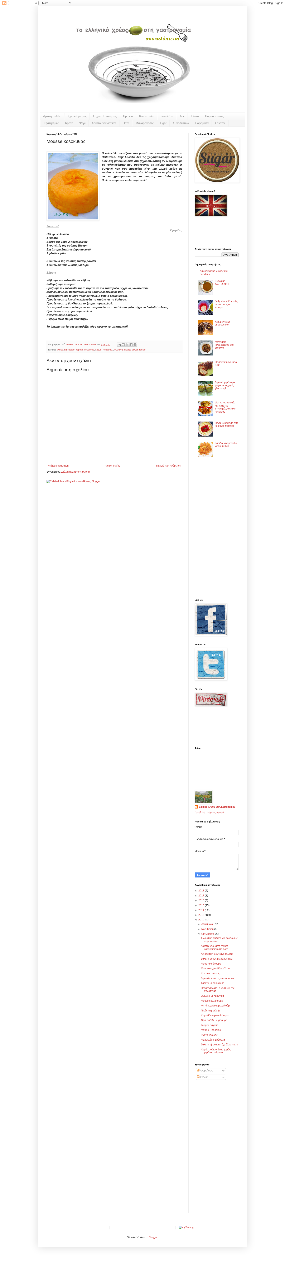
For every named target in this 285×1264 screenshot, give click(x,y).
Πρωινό (128, 116)
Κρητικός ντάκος (210, 973)
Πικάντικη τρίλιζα (210, 1010)
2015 (201, 905)
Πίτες (126, 123)
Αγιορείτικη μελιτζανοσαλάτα (217, 953)
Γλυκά (195, 116)
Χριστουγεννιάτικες (104, 123)
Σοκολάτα (166, 116)
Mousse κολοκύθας (212, 1000)
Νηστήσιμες (51, 123)
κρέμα (98, 349)
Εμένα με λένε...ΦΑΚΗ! (222, 282)
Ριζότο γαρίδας (209, 1035)
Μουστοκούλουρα (211, 963)
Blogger (153, 1237)
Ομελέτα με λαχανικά (212, 995)
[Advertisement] (207, 528)
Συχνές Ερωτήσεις (105, 116)
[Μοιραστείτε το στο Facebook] (131, 345)
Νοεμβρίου (207, 929)
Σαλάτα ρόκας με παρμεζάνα (216, 958)
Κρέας (69, 123)
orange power (131, 349)
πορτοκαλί (108, 349)
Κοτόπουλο (146, 116)
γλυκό (60, 349)
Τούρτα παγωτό (209, 1025)
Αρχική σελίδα (52, 116)
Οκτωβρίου (207, 933)
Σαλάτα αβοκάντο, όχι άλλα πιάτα (219, 1044)
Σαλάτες (220, 123)
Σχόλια (203, 1077)
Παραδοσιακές (214, 116)
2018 (201, 890)
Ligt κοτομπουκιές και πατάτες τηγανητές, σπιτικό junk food (225, 407)
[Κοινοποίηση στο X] (127, 345)
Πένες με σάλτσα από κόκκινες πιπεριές (226, 424)
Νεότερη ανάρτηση (58, 465)
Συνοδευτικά (181, 123)
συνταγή (118, 349)
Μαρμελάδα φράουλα (213, 1039)
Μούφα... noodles (211, 1030)
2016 (201, 900)
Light (163, 123)
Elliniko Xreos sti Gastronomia (217, 806)
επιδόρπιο (69, 349)
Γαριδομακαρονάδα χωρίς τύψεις (226, 445)
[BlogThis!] (123, 345)
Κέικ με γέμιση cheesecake (223, 323)
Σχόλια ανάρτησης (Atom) (75, 471)
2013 (201, 915)
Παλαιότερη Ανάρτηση (168, 465)
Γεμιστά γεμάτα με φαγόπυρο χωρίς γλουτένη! (225, 385)
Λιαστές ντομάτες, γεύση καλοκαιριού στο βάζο (214, 947)
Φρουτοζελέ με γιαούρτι (214, 1020)
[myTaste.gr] (186, 1227)
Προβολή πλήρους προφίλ (209, 812)
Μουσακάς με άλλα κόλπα (215, 968)
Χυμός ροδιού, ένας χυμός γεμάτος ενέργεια (216, 1051)
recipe (142, 349)
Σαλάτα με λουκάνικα (212, 983)
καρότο (79, 349)
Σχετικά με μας (77, 116)
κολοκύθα (89, 349)
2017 (201, 895)
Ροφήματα (202, 123)
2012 (201, 920)
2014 (201, 910)
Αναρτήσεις (206, 1070)
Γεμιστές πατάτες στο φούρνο (217, 978)
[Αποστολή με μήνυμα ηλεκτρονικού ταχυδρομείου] (119, 345)
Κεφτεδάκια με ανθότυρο (214, 1015)
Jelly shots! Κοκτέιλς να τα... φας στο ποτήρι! (226, 304)
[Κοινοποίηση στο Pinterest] (135, 345)
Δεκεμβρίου (208, 924)
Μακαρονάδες (145, 123)
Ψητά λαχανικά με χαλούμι (215, 1005)
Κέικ (182, 116)
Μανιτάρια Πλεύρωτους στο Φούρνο (224, 344)
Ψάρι (82, 123)
